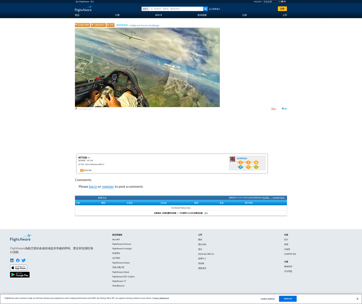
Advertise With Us (206, 254)
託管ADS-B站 (290, 254)
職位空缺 (202, 244)
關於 (200, 239)
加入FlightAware (82, 2)
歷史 (200, 249)
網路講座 (202, 268)
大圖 (84, 109)
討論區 (287, 249)
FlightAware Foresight (122, 248)
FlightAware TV (119, 281)
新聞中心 (202, 258)
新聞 (286, 244)
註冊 (282, 9)
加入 (206, 213)
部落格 (201, 263)
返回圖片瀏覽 (83, 25)
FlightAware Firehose (121, 244)
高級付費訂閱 (118, 267)
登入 (92, 2)
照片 (286, 239)
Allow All (288, 299)
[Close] (357, 299)
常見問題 (288, 271)
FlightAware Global (120, 272)
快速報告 (116, 253)
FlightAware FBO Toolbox (123, 277)
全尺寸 (89, 109)
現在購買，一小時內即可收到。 (274, 198)
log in (93, 186)
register (108, 186)
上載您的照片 (99, 25)
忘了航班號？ (214, 9)
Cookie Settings (268, 299)
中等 (79, 109)
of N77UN (86, 170)
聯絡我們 (288, 266)
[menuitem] (77, 15)
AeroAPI (116, 239)
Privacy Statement (160, 298)
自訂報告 (116, 258)
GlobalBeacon (118, 286)
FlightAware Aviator (121, 263)
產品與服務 (117, 235)
